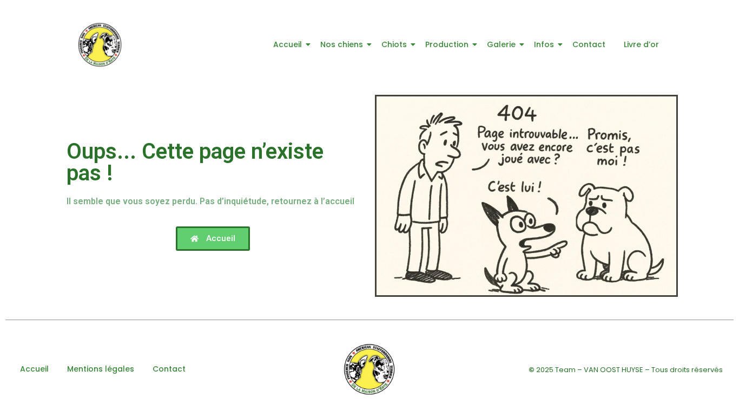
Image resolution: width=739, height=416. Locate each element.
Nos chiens (341, 44)
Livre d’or (641, 44)
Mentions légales (100, 368)
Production (447, 44)
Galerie (501, 44)
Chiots (394, 44)
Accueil (287, 44)
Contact (588, 44)
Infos (544, 44)
